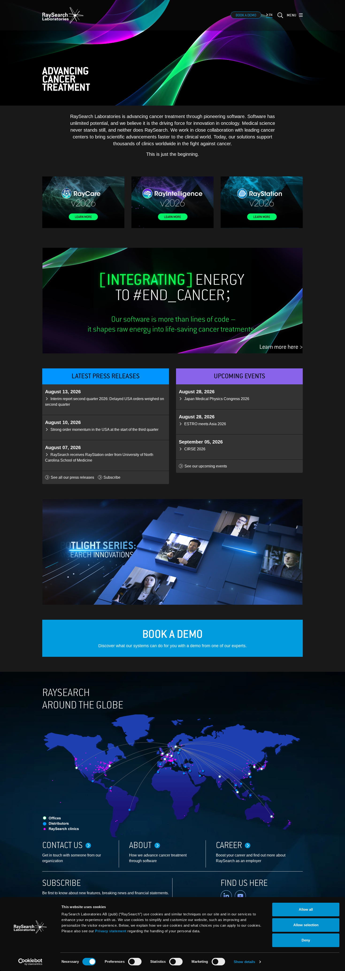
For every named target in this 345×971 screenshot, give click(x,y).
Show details (244, 962)
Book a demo (246, 15)
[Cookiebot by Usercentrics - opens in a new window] (30, 961)
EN (270, 15)
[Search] (279, 18)
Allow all (306, 909)
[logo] (63, 15)
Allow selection (305, 925)
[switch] (135, 961)
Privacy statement (110, 931)
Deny (306, 940)
